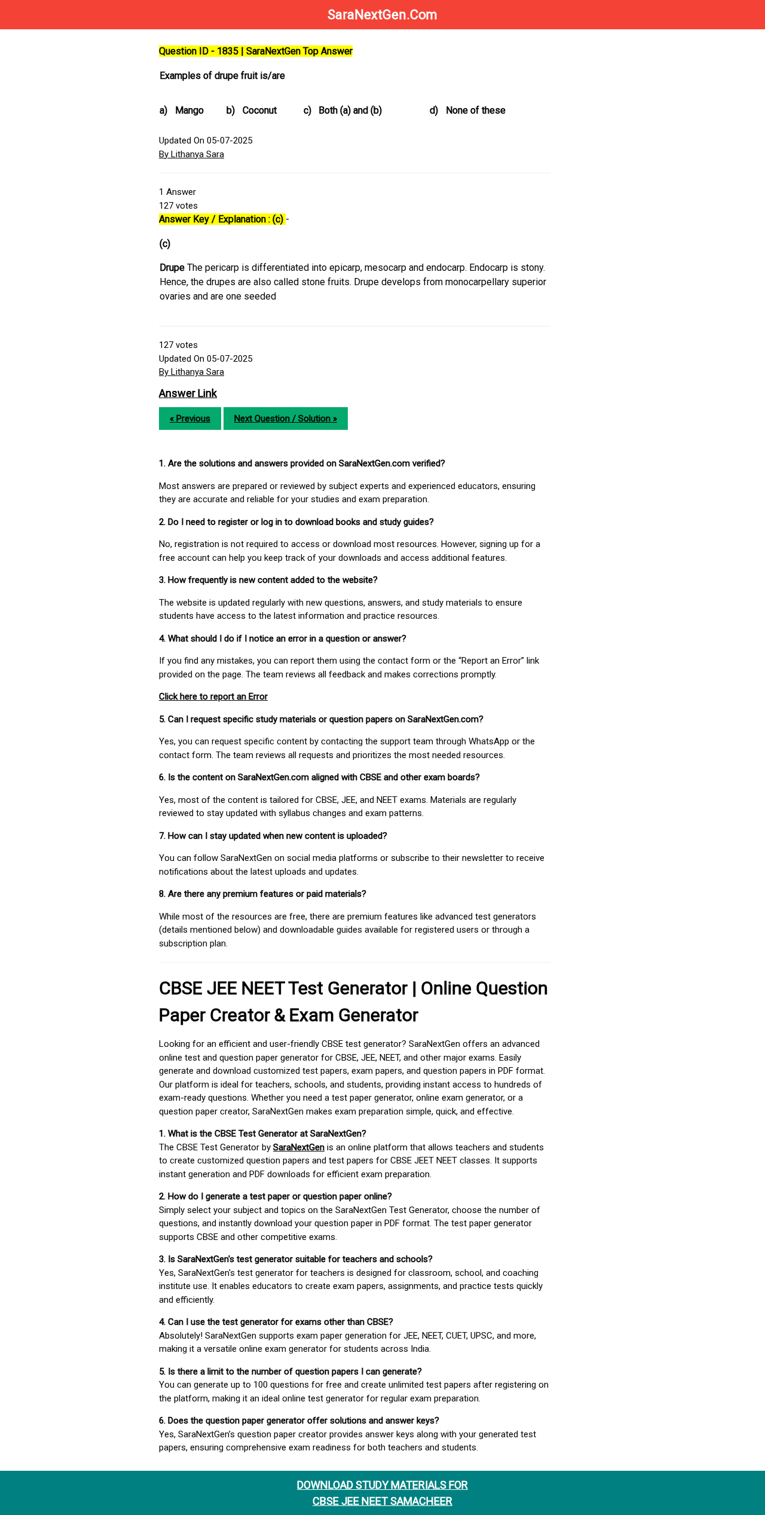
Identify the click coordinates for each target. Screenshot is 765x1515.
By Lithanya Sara (191, 154)
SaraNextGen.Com (382, 14)
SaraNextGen (299, 1147)
